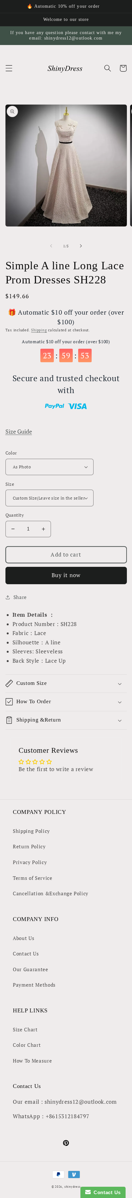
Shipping (39, 330)
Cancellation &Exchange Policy (50, 893)
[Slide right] (81, 246)
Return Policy (29, 846)
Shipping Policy (31, 831)
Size (9, 484)
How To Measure (32, 1060)
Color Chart (27, 1045)
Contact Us (26, 953)
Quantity (14, 515)
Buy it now (66, 575)
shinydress (72, 1186)
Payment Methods (34, 984)
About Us (23, 938)
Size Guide (18, 431)
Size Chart (25, 1029)
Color (11, 453)
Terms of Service (33, 878)
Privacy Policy (30, 862)
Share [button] (20, 597)
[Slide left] (51, 246)
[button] (8, 68)
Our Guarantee (30, 969)
